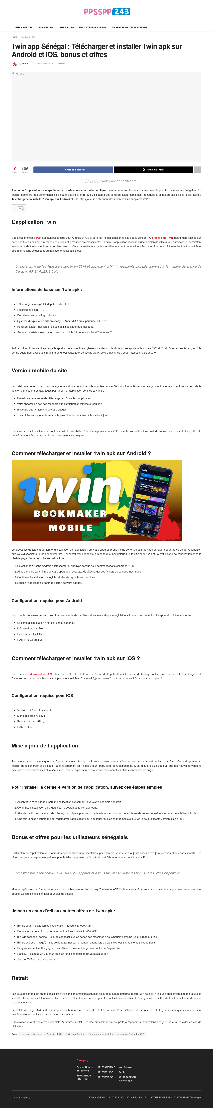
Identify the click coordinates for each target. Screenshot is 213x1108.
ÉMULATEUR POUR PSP (92, 27)
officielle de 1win (162, 238)
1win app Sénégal (75, 1033)
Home (14, 36)
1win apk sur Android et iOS (47, 1033)
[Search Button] (200, 27)
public (122, 1072)
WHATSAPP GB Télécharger (129, 27)
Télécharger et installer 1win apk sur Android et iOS (116, 1033)
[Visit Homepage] (107, 11)
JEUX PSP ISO (45, 27)
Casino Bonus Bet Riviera (85, 1069)
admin (25, 63)
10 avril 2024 (41, 63)
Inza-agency (24, 1097)
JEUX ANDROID (23, 27)
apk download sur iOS (38, 674)
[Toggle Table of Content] (19, 209)
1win (41, 386)
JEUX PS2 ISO (66, 27)
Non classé (125, 1067)
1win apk (24, 1033)
